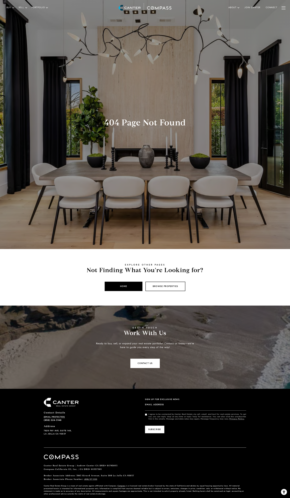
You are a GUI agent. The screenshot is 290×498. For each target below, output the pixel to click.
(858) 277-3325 (90, 479)
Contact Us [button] (145, 363)
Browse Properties (165, 286)
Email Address (154, 404)
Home (123, 286)
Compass (122, 486)
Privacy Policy (236, 419)
